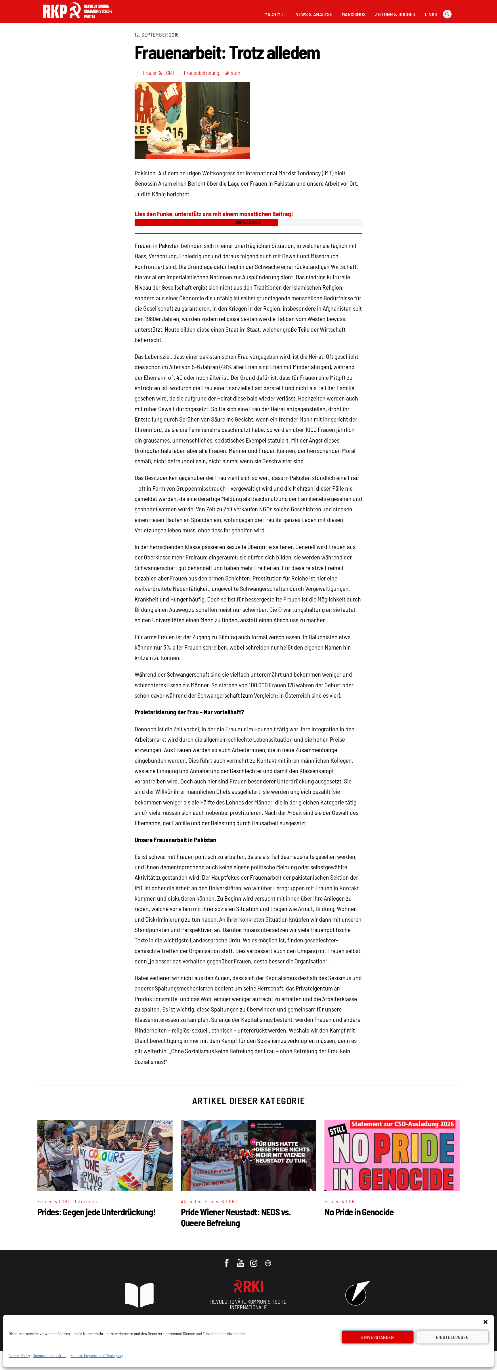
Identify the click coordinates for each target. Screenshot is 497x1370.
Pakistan (230, 72)
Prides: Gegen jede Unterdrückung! (96, 1211)
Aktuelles (191, 1201)
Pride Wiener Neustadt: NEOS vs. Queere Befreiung (235, 1217)
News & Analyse (313, 14)
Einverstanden (377, 1337)
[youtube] (241, 1260)
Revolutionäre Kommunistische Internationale (248, 1304)
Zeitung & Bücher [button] (395, 14)
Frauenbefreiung (201, 72)
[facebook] (227, 1260)
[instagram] (254, 1260)
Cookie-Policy (19, 1355)
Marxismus (354, 14)
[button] (485, 1322)
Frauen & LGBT (159, 72)
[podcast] (268, 1260)
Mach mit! (275, 14)
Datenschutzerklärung (50, 1355)
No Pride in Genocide (358, 1211)
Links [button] (431, 14)
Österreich (85, 1201)
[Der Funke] (77, 20)
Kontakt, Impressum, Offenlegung (96, 1355)
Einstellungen (452, 1337)
